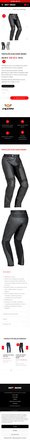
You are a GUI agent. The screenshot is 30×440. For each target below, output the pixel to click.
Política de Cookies (8, 437)
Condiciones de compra (15, 401)
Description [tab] (7, 272)
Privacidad (15, 397)
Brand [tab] (5, 319)
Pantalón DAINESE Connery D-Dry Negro (21, 356)
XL (4, 351)
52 (17, 349)
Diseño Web (12, 405)
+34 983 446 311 (15, 1)
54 (20, 349)
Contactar (15, 403)
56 (17, 351)
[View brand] (8, 110)
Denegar (15, 430)
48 (17, 347)
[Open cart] (28, 4)
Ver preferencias (15, 434)
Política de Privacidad (16, 437)
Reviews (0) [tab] (6, 324)
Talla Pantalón (4, 90)
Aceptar (15, 426)
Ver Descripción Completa (8, 86)
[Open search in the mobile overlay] (25, 4)
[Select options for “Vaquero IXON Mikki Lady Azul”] (12, 351)
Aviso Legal (24, 437)
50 (20, 347)
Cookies (15, 399)
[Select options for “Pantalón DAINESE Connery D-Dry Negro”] (25, 351)
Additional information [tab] (10, 314)
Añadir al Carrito (20, 98)
